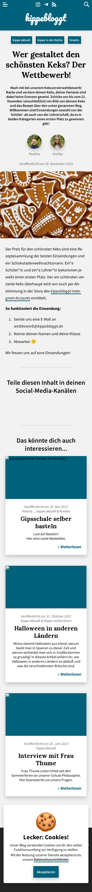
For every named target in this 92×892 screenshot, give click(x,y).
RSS (54, 4)
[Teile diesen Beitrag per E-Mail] (70, 406)
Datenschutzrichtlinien (51, 859)
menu (5, 4)
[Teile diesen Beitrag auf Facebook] (54, 406)
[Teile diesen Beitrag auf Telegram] (22, 406)
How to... (28, 511)
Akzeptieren (46, 872)
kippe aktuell (21, 40)
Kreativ (74, 40)
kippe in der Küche (50, 40)
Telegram (46, 4)
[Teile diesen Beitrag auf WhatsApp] (38, 406)
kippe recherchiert (57, 620)
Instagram (38, 4)
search (86, 4)
